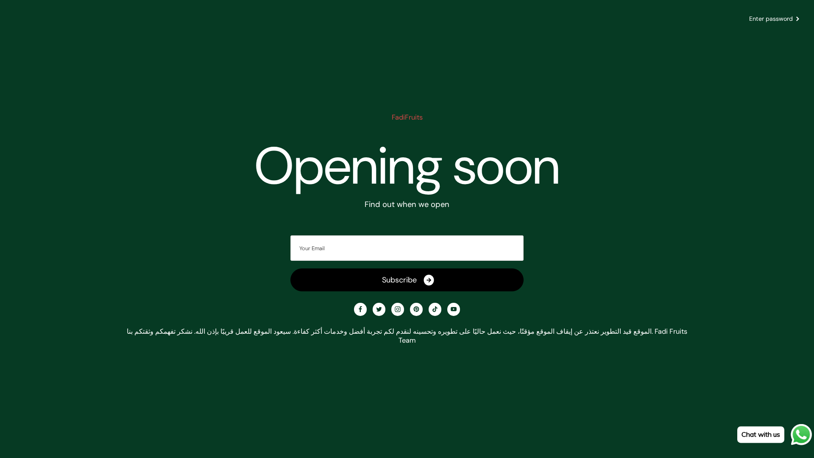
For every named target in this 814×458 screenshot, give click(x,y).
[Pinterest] (416, 309)
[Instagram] (397, 309)
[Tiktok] (435, 309)
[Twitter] (379, 309)
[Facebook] (360, 309)
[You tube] (453, 309)
